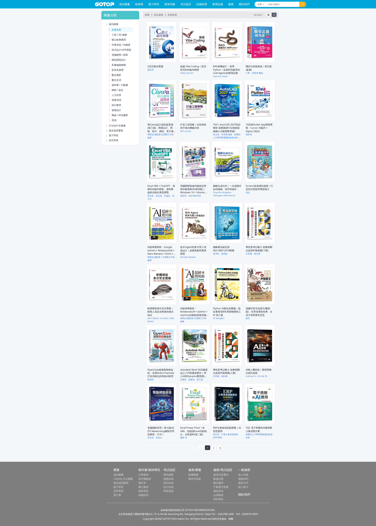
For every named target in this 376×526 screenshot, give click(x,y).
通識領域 (168, 478)
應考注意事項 (220, 474)
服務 (231, 4)
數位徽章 (218, 482)
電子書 (117, 495)
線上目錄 (243, 474)
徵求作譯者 (194, 478)
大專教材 (143, 474)
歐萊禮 (139, 4)
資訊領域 (168, 482)
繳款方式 (243, 482)
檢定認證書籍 (121, 482)
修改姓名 (218, 491)
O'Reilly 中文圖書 (123, 478)
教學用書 (169, 4)
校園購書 (193, 474)
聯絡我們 (243, 478)
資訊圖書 (124, 4)
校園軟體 (201, 4)
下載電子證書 (220, 487)
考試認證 (185, 4)
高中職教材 (144, 478)
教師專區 (143, 491)
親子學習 (153, 4)
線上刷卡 (243, 487)
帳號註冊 (218, 478)
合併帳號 (218, 495)
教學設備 (217, 4)
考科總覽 (168, 474)
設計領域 (168, 487)
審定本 (142, 482)
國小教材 (143, 487)
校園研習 (143, 495)
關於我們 (244, 4)
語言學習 (118, 491)
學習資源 (168, 491)
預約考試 (218, 499)
